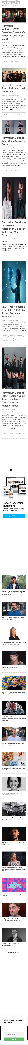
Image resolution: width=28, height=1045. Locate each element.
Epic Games (9, 339)
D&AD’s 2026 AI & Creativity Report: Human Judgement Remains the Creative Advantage (14, 718)
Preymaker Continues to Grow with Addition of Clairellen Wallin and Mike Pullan (14, 229)
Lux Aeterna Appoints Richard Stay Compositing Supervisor (12, 668)
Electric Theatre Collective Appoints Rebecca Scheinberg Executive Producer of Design (14, 869)
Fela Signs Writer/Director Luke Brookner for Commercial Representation (14, 919)
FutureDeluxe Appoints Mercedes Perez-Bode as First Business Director (14, 643)
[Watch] (22, 56)
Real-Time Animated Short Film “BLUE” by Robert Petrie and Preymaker (13, 311)
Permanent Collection (10, 6)
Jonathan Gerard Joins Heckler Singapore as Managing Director (14, 693)
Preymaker (20, 61)
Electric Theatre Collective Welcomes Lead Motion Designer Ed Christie (13, 744)
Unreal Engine (10, 340)
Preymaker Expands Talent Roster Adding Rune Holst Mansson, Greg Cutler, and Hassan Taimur (13, 399)
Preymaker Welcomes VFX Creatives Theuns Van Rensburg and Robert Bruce (14, 32)
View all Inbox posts (14, 952)
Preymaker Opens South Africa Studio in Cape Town (14, 88)
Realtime (16, 337)
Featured (10, 337)
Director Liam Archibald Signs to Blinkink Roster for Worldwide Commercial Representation (14, 592)
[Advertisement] (14, 454)
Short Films (23, 337)
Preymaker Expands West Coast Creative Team (13, 141)
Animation (10, 335)
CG (15, 335)
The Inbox (10, 61)
